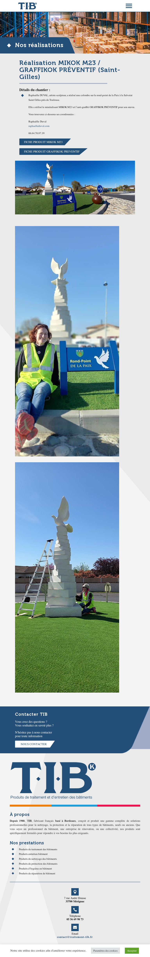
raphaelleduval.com (39, 126)
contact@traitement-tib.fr (75, 937)
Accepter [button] (132, 950)
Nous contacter (34, 744)
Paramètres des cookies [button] (105, 950)
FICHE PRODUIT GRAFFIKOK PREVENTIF (51, 151)
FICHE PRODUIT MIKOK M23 (43, 142)
